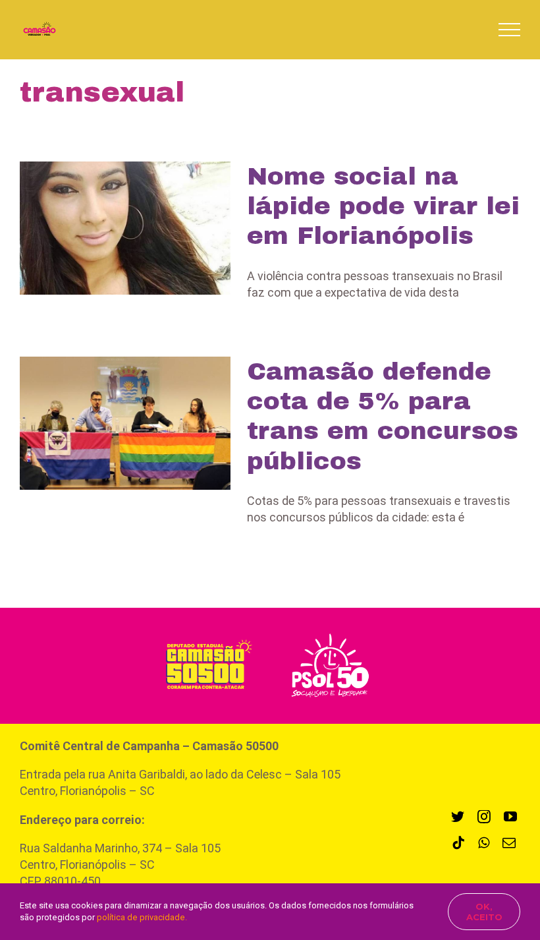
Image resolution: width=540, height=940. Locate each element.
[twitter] (457, 816)
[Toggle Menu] (509, 29)
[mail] (509, 843)
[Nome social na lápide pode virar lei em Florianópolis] (125, 228)
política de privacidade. (142, 917)
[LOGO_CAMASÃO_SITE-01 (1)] (205, 639)
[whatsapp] (483, 843)
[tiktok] (458, 843)
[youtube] (510, 816)
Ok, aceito (484, 911)
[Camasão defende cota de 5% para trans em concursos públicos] (125, 423)
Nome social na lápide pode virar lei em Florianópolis (383, 206)
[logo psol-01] (329, 632)
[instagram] (484, 816)
